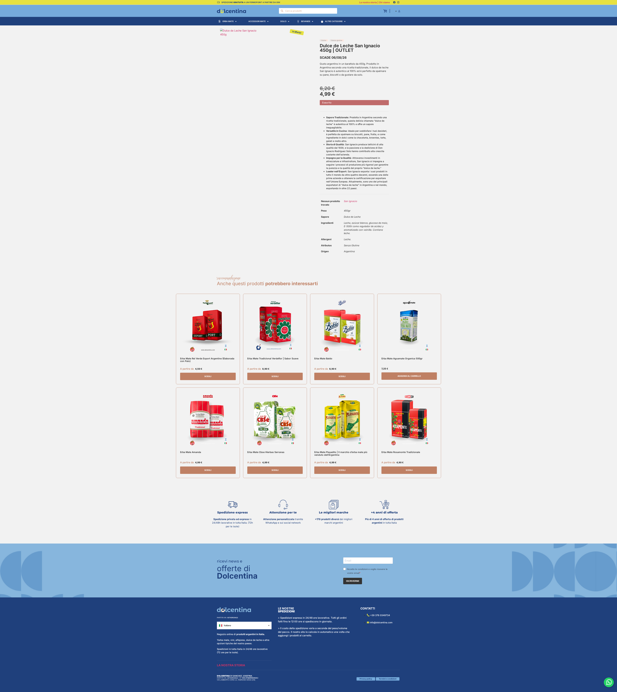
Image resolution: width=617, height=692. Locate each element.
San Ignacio (350, 201)
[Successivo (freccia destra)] (611, 346)
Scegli (207, 376)
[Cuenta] (399, 11)
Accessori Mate (257, 21)
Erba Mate (228, 21)
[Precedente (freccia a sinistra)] (5, 346)
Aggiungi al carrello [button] (409, 376)
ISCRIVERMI (352, 581)
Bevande (305, 21)
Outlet (323, 40)
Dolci (283, 21)
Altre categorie (334, 21)
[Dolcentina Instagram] (398, 2)
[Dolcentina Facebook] (394, 2)
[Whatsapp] (609, 682)
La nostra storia (231, 665)
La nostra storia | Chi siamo (374, 2)
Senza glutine (336, 40)
